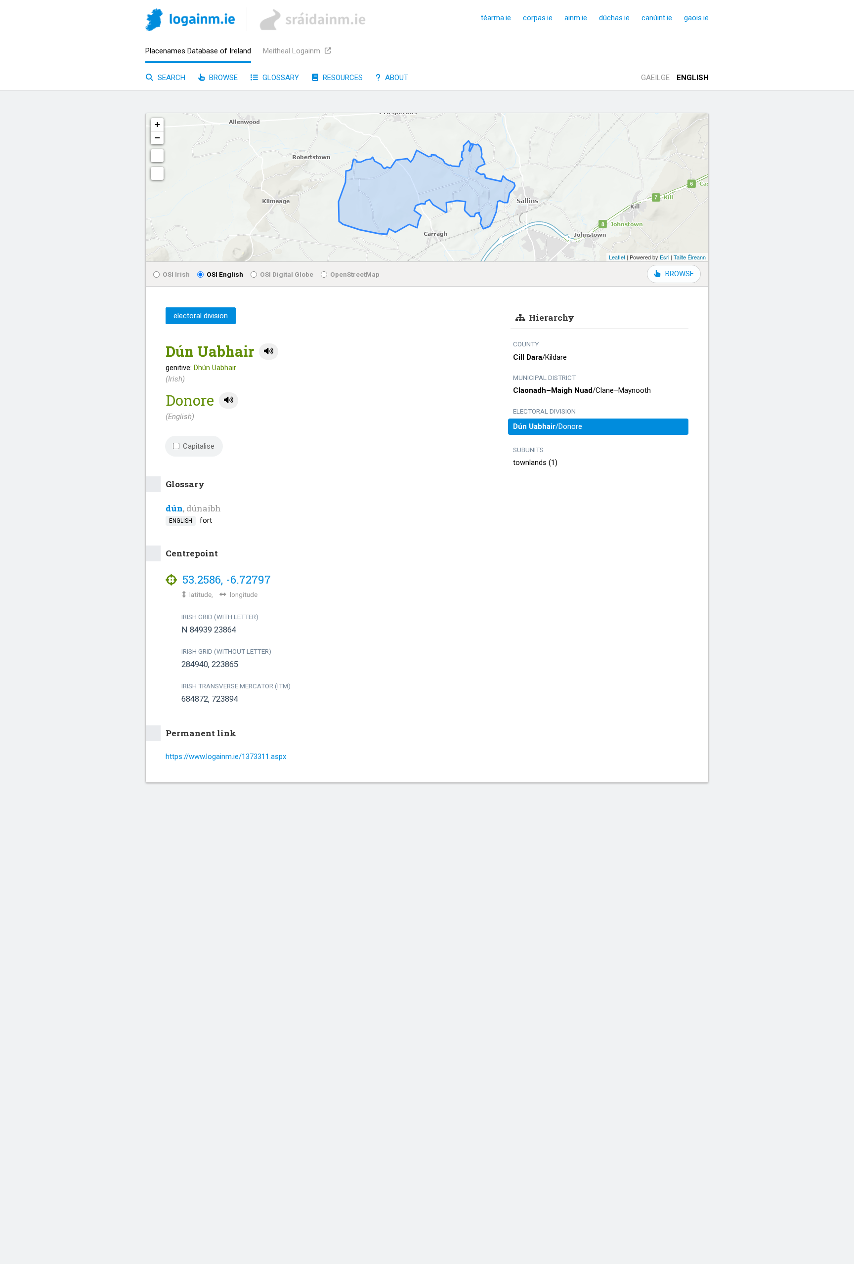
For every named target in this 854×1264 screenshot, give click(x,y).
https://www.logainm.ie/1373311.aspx (226, 756)
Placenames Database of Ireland (198, 50)
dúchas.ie (614, 17)
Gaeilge (655, 77)
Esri (664, 257)
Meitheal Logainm (292, 50)
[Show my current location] (157, 173)
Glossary (279, 77)
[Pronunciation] (268, 351)
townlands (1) (535, 462)
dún (174, 508)
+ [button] (157, 124)
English (693, 77)
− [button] (157, 137)
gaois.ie (696, 17)
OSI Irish (176, 274)
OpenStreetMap (355, 274)
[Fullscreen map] (157, 155)
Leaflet (617, 257)
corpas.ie (538, 17)
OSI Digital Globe (286, 274)
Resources (342, 77)
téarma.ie (496, 17)
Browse (222, 77)
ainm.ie (575, 17)
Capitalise (198, 446)
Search (170, 77)
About (395, 77)
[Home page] (190, 21)
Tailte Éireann (690, 257)
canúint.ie (656, 17)
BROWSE (679, 273)
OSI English (225, 274)
